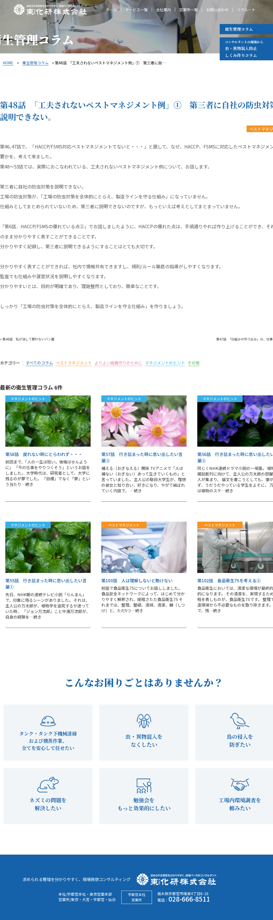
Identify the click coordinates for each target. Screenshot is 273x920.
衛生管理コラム (239, 29)
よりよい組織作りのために (118, 362)
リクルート (246, 9)
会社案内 (163, 9)
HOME (8, 62)
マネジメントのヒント (165, 362)
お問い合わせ (217, 9)
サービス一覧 (136, 9)
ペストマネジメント (74, 362)
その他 (194, 362)
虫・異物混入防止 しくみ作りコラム (244, 49)
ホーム (111, 9)
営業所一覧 (188, 9)
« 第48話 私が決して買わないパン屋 (27, 339)
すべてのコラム (39, 362)
